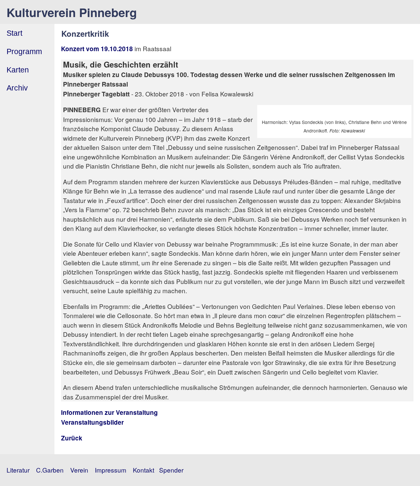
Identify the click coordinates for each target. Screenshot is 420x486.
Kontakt (143, 469)
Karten (18, 70)
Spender (171, 469)
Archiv (17, 88)
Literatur (18, 469)
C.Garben (50, 469)
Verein (79, 469)
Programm (24, 51)
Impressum (110, 469)
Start (14, 33)
